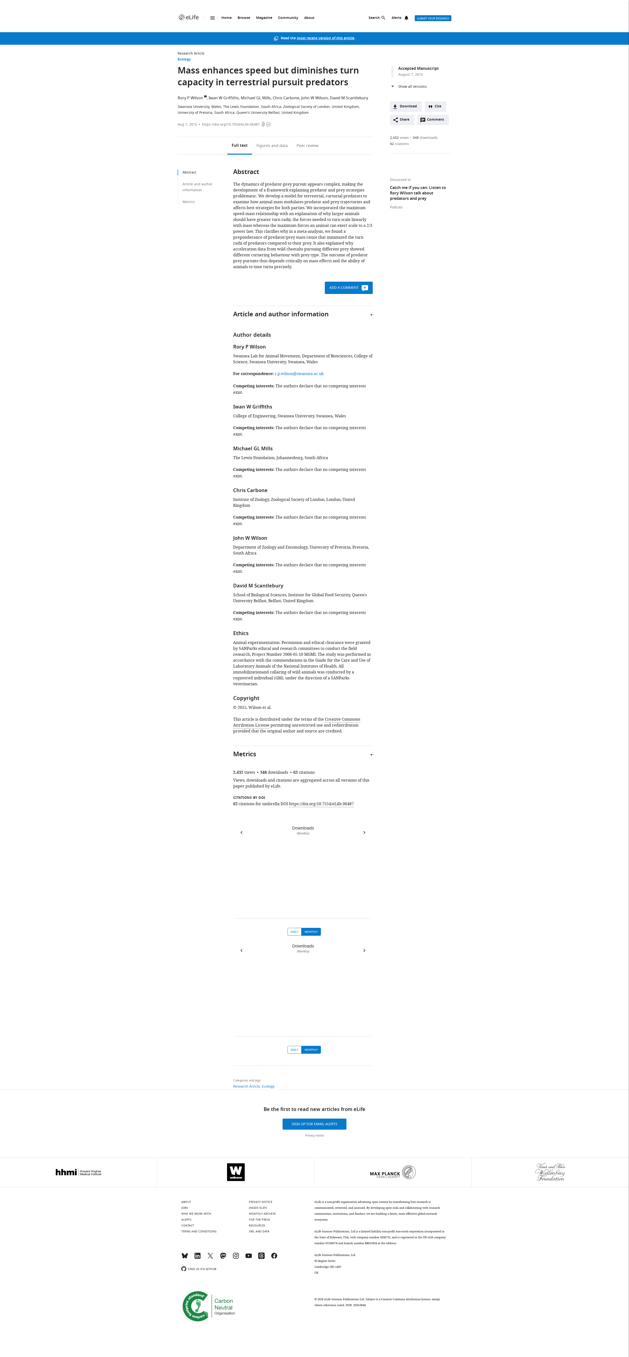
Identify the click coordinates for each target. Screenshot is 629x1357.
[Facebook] (274, 1258)
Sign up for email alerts (314, 1124)
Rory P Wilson (190, 98)
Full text (240, 146)
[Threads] (261, 1258)
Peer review (307, 146)
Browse (244, 18)
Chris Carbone (286, 98)
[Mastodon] (223, 1258)
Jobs (184, 1208)
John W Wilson (314, 98)
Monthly (311, 932)
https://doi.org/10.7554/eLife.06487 (231, 124)
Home (226, 18)
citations (399, 143)
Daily (294, 932)
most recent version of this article (325, 38)
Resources (257, 1225)
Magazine (264, 18)
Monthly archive (262, 1214)
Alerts (396, 18)
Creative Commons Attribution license (405, 1299)
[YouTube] (248, 1258)
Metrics (189, 201)
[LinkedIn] (197, 1258)
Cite (438, 106)
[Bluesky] (184, 1258)
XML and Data (259, 1231)
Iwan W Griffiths (224, 98)
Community (288, 18)
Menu (212, 18)
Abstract (189, 172)
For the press (259, 1220)
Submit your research (433, 18)
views (399, 137)
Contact (187, 1225)
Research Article (191, 53)
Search (374, 18)
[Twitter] (210, 1258)
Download (408, 106)
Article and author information (198, 187)
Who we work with (196, 1214)
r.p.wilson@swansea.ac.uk (299, 374)
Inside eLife (258, 1208)
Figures (272, 146)
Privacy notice (314, 1135)
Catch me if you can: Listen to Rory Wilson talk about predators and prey (418, 193)
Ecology (184, 59)
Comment (437, 121)
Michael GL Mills (256, 98)
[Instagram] (235, 1258)
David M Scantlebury (349, 98)
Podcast (396, 207)
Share (404, 120)
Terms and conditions (198, 1231)
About (309, 18)
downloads (425, 137)
